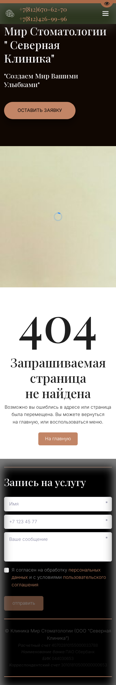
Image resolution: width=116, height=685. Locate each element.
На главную (58, 438)
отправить (23, 603)
